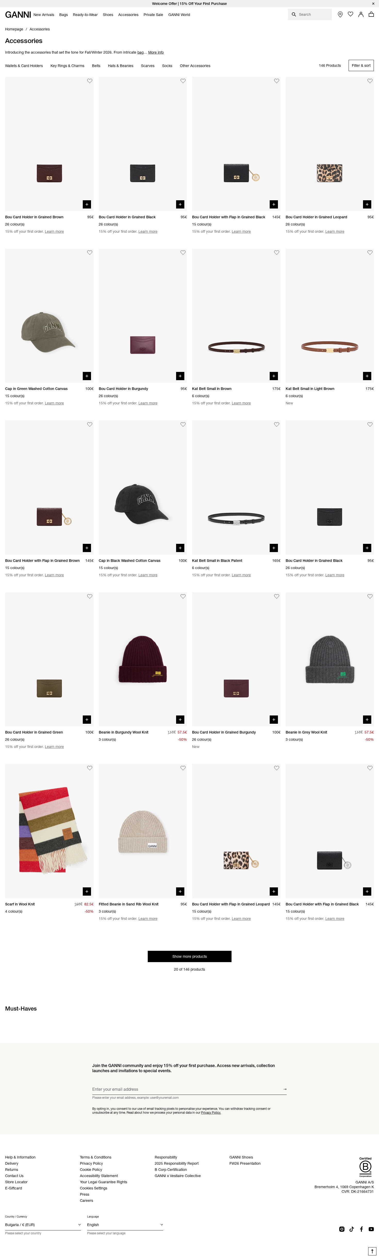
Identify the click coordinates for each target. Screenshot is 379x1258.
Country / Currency (16, 1216)
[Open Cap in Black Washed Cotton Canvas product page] (143, 487)
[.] (189, 3)
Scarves (147, 65)
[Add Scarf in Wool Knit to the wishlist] (90, 768)
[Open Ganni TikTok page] (352, 1229)
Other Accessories (195, 65)
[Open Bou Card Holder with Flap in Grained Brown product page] (49, 487)
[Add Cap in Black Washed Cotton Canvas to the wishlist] (183, 424)
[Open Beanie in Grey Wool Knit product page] (330, 659)
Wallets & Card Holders (24, 65)
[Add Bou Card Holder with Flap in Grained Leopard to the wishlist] (277, 768)
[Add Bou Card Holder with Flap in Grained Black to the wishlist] (277, 81)
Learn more (54, 231)
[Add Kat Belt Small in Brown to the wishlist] (277, 253)
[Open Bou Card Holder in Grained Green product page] (49, 659)
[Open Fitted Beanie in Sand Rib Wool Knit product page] (143, 831)
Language (93, 1216)
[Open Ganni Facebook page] (361, 1229)
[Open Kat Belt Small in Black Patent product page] (236, 487)
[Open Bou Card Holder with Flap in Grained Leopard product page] (236, 831)
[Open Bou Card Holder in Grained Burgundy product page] (236, 659)
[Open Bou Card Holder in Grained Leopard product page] (330, 144)
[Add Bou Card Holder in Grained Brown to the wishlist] (90, 81)
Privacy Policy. (211, 1112)
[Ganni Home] (18, 14)
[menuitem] (44, 14)
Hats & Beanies (120, 65)
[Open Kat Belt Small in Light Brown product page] (330, 316)
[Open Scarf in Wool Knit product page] (49, 831)
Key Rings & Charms (67, 65)
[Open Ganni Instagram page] (342, 1229)
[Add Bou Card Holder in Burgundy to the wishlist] (183, 253)
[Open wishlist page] (351, 14)
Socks (167, 65)
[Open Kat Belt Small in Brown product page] (236, 316)
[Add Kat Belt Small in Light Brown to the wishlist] (370, 253)
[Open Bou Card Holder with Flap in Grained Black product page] (236, 144)
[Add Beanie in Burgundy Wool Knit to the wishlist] (183, 596)
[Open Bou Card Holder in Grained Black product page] (143, 144)
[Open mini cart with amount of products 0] (371, 14)
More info (156, 52)
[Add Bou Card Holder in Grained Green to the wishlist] (90, 596)
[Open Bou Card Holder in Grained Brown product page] (49, 144)
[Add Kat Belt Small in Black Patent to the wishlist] (277, 424)
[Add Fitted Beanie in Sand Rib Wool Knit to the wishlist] (183, 768)
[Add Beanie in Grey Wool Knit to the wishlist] (370, 596)
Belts (96, 65)
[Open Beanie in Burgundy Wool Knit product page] (143, 659)
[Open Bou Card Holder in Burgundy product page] (143, 316)
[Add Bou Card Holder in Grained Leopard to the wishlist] (370, 81)
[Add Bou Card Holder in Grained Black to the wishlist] (183, 81)
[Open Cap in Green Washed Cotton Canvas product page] (49, 316)
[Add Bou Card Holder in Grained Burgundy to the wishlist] (277, 596)
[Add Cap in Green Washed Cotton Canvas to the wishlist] (90, 253)
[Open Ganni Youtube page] (371, 1229)
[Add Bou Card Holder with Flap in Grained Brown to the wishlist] (90, 424)
